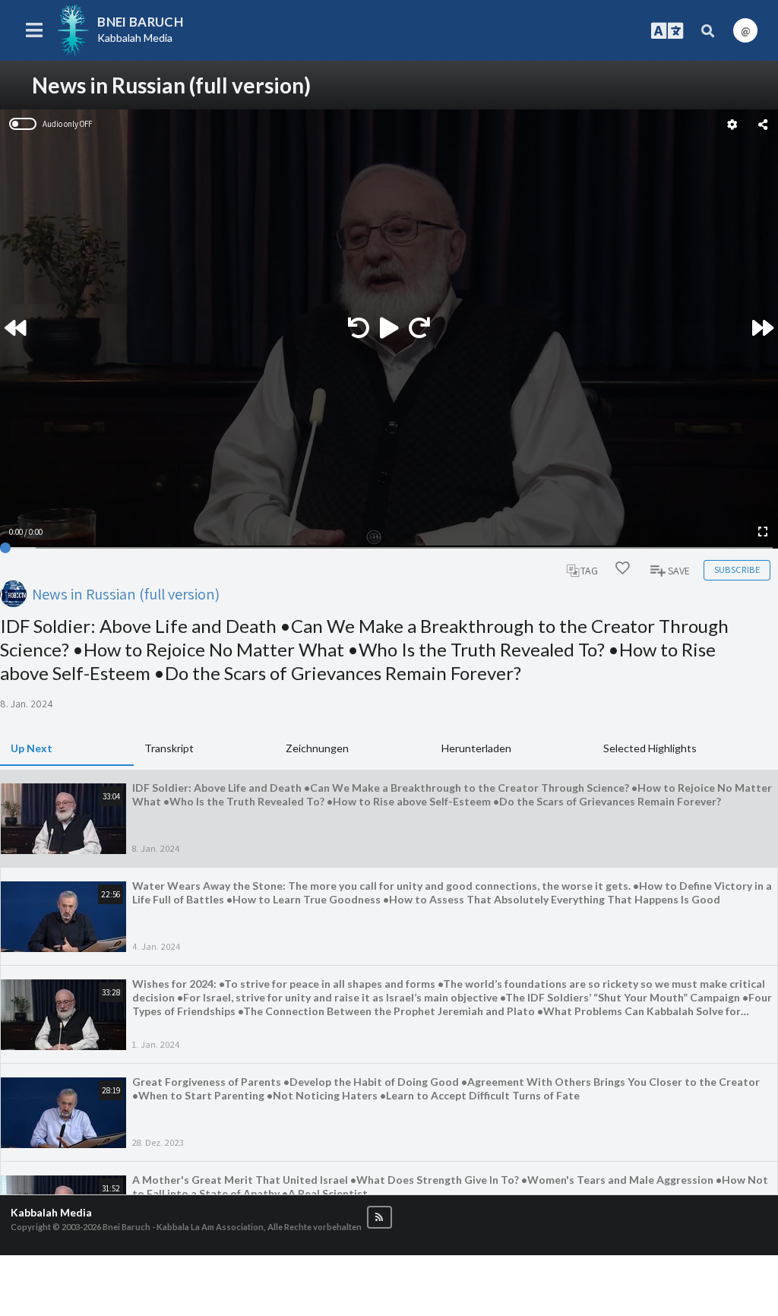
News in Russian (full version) (126, 594)
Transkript (169, 748)
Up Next (31, 748)
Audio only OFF (67, 124)
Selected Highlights (650, 748)
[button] (379, 1217)
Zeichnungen (317, 748)
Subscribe (737, 569)
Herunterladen (476, 748)
